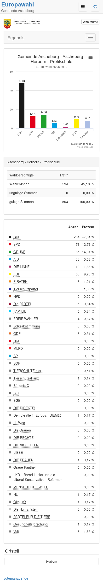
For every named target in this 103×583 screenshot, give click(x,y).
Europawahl (17, 4)
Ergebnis (15, 37)
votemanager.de (16, 578)
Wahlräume (90, 22)
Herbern (51, 561)
